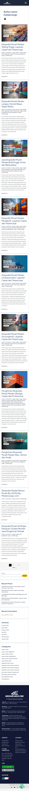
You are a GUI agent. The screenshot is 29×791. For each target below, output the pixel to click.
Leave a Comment (6, 52)
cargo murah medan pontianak (9, 658)
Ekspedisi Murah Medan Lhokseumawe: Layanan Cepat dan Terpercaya (13, 278)
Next (14, 567)
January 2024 (5, 639)
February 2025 (5, 630)
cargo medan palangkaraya (9, 656)
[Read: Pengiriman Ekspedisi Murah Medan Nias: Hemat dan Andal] (14, 440)
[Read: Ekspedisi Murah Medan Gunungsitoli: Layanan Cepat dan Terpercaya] (14, 322)
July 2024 (4, 632)
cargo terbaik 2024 (11, 228)
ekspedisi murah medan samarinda (10, 403)
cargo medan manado (7, 654)
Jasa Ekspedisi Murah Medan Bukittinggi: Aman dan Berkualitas (14, 162)
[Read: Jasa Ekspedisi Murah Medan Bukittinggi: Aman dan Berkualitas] (14, 148)
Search (3, 573)
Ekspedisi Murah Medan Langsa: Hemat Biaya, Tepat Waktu (13, 104)
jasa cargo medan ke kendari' (9, 674)
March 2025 (4, 628)
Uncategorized (5, 679)
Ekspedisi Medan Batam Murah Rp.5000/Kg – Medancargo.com (13, 493)
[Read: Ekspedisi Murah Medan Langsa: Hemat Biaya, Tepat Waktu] (14, 90)
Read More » (5, 76)
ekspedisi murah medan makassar (10, 665)
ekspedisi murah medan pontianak (14, 402)
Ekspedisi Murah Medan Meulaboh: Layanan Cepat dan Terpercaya (14, 221)
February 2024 (5, 637)
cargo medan (15, 52)
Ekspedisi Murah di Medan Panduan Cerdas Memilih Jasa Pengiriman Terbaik (14, 528)
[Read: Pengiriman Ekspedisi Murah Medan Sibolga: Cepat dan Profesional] (14, 379)
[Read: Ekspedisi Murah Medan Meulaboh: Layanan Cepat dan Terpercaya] (14, 206)
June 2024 (4, 634)
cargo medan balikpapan (8, 652)
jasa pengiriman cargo (15, 112)
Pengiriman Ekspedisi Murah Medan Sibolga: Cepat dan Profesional (12, 393)
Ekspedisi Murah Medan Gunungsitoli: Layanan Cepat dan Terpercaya (13, 336)
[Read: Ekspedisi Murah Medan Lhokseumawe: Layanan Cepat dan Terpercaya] (14, 263)
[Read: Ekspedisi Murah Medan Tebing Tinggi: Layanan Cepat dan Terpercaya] (14, 33)
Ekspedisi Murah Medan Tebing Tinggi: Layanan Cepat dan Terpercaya (13, 47)
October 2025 (5, 625)
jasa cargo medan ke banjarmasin (10, 672)
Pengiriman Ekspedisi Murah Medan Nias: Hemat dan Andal (14, 455)
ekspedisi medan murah (11, 54)
